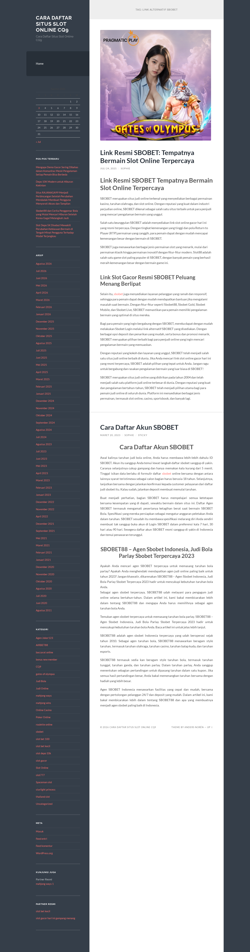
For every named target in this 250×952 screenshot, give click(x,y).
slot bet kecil (43, 746)
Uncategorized (44, 803)
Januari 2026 (43, 314)
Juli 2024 (41, 437)
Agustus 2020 (44, 588)
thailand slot (43, 796)
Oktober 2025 (44, 335)
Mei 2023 (41, 465)
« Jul (38, 141)
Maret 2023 (43, 480)
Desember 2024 (45, 400)
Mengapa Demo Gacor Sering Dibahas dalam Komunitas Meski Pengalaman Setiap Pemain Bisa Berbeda (57, 171)
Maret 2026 (43, 299)
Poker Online (43, 717)
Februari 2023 (44, 487)
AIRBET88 (42, 645)
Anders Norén (194, 727)
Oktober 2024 (44, 415)
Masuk (40, 831)
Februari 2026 (44, 307)
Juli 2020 (41, 595)
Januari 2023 (43, 494)
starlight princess (45, 789)
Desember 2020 (45, 566)
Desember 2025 (45, 321)
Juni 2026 (41, 278)
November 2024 (45, 408)
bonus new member (46, 659)
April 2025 (42, 372)
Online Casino (44, 710)
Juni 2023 (41, 458)
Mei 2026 (41, 285)
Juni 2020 (41, 602)
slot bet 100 (42, 738)
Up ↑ (210, 727)
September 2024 (45, 422)
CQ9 (38, 666)
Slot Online (42, 767)
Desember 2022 (45, 501)
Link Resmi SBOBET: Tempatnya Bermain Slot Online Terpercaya (147, 156)
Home (40, 63)
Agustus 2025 (44, 343)
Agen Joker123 (44, 637)
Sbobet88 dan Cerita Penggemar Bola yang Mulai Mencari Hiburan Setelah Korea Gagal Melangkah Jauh (57, 214)
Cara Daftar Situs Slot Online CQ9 (54, 24)
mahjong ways (44, 695)
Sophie (125, 168)
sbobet (40, 731)
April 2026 (42, 292)
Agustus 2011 (44, 610)
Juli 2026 (41, 270)
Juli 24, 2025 (108, 168)
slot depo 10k (43, 753)
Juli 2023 (41, 451)
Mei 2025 (41, 364)
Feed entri (41, 838)
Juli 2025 (41, 350)
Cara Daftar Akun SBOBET (139, 427)
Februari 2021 (44, 552)
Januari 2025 (43, 393)
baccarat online (44, 652)
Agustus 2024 (44, 429)
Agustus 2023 (44, 444)
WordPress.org (44, 853)
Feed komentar (44, 845)
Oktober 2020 (44, 581)
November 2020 (45, 574)
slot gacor (41, 760)
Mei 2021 (41, 538)
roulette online (44, 724)
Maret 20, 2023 (110, 435)
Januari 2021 (43, 559)
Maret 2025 (43, 379)
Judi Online (42, 688)
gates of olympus (45, 673)
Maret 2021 (43, 545)
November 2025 (45, 328)
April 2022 (42, 516)
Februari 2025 (44, 386)
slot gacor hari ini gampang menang (55, 918)
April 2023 (42, 473)
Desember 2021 (45, 523)
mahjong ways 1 (45, 883)
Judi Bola (41, 681)
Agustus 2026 (44, 263)
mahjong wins (43, 702)
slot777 (40, 775)
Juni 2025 (41, 357)
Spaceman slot (44, 782)
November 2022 (45, 509)
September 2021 (45, 530)
